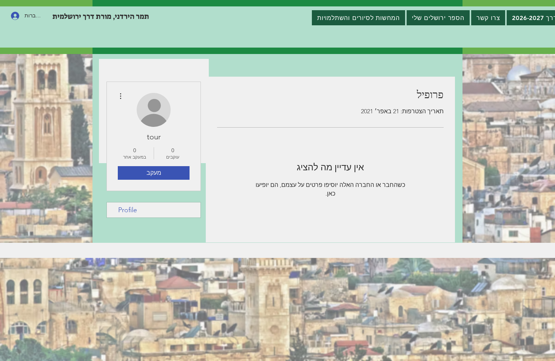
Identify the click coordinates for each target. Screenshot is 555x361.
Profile (127, 210)
